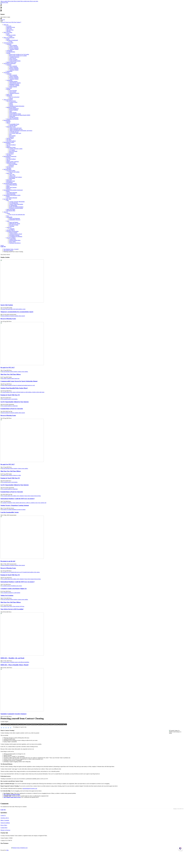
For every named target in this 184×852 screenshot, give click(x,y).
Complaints (11, 228)
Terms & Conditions (11, 237)
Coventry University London (15, 148)
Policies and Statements (14, 218)
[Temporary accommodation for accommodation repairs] (13, 309)
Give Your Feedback (11, 140)
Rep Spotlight (12, 135)
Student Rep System (11, 126)
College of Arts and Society (15, 128)
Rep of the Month (13, 151)
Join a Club (11, 174)
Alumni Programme (10, 193)
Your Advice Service (11, 100)
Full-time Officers (13, 125)
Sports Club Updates (7, 305)
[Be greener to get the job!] (22, 558)
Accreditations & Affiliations (15, 236)
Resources (11, 137)
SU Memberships (13, 205)
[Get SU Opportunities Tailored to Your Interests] (9, 399)
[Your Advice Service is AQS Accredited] (12, 606)
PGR (10, 134)
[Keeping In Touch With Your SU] (22, 392)
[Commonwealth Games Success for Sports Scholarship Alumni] (10, 378)
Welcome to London (11, 35)
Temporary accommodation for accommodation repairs (17, 311)
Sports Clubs (9, 94)
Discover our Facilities (14, 171)
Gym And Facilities (10, 170)
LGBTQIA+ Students (14, 85)
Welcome (8, 31)
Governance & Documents (12, 231)
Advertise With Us (10, 230)
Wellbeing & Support (11, 107)
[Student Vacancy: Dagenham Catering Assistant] (23, 502)
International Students (14, 84)
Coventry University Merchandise (17, 201)
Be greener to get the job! (8, 561)
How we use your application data (17, 214)
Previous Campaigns (14, 48)
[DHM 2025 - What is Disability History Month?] (15, 662)
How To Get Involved (14, 97)
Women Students (13, 86)
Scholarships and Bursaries (12, 119)
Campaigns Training (13, 49)
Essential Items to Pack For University (12, 408)
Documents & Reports (14, 235)
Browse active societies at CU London (18, 55)
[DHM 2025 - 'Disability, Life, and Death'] (22, 655)
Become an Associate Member (16, 208)
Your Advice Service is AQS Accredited (12, 609)
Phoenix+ (8, 188)
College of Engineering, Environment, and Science (20, 130)
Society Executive (13, 59)
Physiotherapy (9, 182)
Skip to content (4, 1)
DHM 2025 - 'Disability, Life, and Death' (13, 658)
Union (7, 221)
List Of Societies (13, 90)
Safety (10, 111)
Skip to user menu (34, 1)
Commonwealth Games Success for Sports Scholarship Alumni (19, 381)
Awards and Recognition (14, 60)
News (7, 215)
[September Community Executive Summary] (22, 711)
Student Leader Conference (12, 161)
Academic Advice (13, 102)
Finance (11, 103)
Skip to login (11, 1)
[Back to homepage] (4, 2)
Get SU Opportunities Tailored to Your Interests (15, 402)
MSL (7, 850)
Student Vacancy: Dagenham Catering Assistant (15, 505)
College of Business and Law (16, 129)
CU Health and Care (14, 131)
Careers (8, 213)
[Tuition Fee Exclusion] (10, 592)
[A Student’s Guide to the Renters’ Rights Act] (11, 585)
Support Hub (12, 116)
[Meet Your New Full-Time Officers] (14, 371)
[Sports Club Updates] (22, 302)
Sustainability (9, 217)
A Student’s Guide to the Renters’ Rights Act (14, 588)
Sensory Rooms (12, 112)
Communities (9, 50)
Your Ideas (8, 139)
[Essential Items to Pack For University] (9, 405)
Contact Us (8, 227)
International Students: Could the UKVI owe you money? (18, 498)
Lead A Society (12, 58)
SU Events (8, 26)
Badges (8, 186)
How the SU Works (13, 224)
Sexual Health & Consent (15, 113)
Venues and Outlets (10, 209)
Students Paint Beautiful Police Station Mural (14, 388)
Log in (3, 19)
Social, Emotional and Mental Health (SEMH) (19, 115)
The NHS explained (13, 117)
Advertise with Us (5, 817)
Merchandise (12, 178)
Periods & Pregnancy (14, 108)
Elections (8, 121)
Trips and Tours (9, 29)
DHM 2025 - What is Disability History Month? (15, 665)
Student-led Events (10, 27)
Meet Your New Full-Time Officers (11, 374)
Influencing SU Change (14, 223)
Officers (8, 122)
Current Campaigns (13, 46)
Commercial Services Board (15, 233)
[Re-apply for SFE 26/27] (22, 364)
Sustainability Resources (14, 219)
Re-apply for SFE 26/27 (8, 367)
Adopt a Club (12, 175)
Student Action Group (11, 62)
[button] (1, 3)
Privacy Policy (12, 241)
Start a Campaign (13, 45)
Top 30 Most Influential (11, 184)
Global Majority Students (15, 82)
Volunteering (9, 95)
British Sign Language (11, 187)
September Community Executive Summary (14, 714)
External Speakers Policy (15, 240)
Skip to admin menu (25, 1)
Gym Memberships (10, 51)
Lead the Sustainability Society (10, 512)
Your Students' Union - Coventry (10, 249)
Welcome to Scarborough (12, 40)
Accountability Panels (14, 124)
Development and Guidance (15, 177)
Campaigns (8, 44)
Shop (7, 200)
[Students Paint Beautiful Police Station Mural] (18, 385)
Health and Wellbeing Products (16, 206)
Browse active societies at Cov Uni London (19, 54)
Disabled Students (13, 81)
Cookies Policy (12, 239)
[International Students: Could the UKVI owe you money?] (21, 495)
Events (7, 33)
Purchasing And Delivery (15, 243)
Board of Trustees (13, 232)
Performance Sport (10, 181)
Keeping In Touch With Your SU (10, 395)
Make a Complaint (5, 820)
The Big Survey (10, 138)
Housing (11, 104)
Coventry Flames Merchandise (16, 204)
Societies (8, 53)
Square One (9, 28)
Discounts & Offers (10, 210)
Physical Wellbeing (13, 110)
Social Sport (9, 88)
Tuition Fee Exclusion (7, 595)
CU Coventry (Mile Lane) (15, 133)
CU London (12, 150)
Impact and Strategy (13, 222)
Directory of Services (5, 830)
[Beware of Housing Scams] (13, 315)
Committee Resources (14, 57)
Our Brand (11, 226)
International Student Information (16, 106)
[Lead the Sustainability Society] (13, 509)
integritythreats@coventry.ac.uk (30, 788)
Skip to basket (17, 1)
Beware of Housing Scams (8, 318)
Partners (11, 98)
